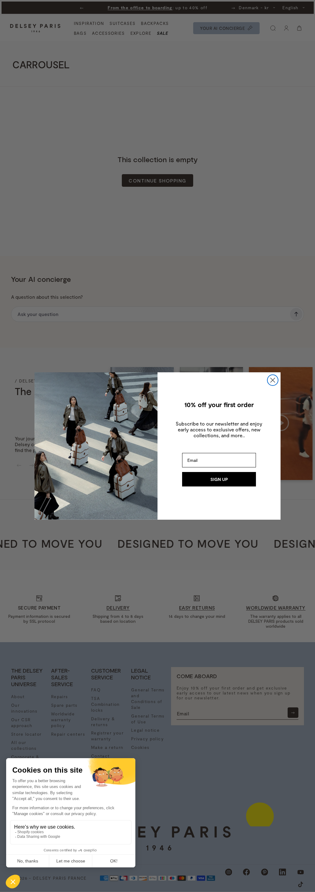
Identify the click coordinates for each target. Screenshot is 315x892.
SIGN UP (219, 479)
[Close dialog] (272, 380)
